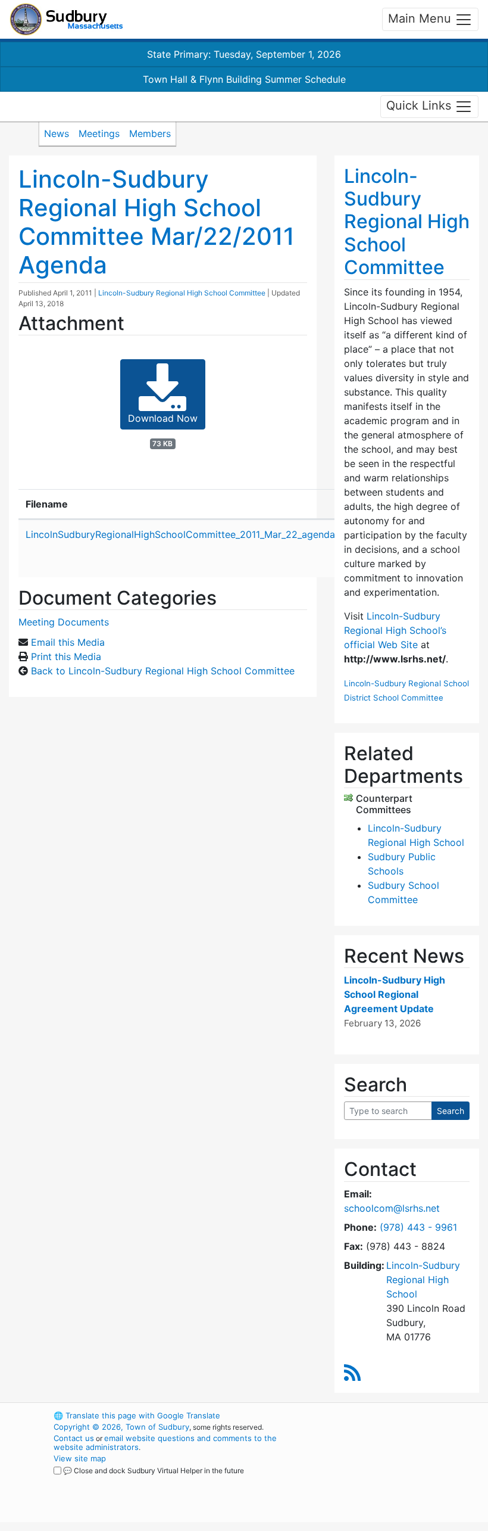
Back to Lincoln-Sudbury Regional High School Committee (163, 671)
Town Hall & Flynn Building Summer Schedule (244, 79)
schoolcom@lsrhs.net (392, 1208)
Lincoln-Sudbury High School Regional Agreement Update (394, 994)
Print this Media (66, 656)
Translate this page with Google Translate (137, 1415)
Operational (392, 1481)
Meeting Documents (63, 622)
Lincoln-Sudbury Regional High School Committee (181, 292)
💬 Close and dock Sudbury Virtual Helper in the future (153, 1470)
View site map (80, 1458)
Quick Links (420, 105)
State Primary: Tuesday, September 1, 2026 (244, 54)
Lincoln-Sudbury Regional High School (423, 1279)
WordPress (372, 1415)
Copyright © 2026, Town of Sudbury (121, 1427)
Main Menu (421, 18)
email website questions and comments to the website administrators (165, 1442)
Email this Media (68, 642)
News (56, 133)
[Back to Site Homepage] (66, 19)
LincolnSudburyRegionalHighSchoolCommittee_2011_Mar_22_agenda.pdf (189, 534)
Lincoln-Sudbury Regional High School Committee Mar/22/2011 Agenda (156, 221)
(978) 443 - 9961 (418, 1227)
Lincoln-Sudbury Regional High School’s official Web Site (395, 630)
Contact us (74, 1438)
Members (150, 133)
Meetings (99, 133)
